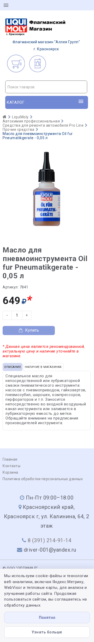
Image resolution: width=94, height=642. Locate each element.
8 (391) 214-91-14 (50, 540)
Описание (12, 367)
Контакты (11, 466)
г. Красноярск (46, 45)
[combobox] (46, 87)
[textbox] (46, 87)
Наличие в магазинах (43, 367)
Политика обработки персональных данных (43, 479)
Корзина (10, 472)
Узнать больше (47, 632)
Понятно (47, 617)
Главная (10, 459)
